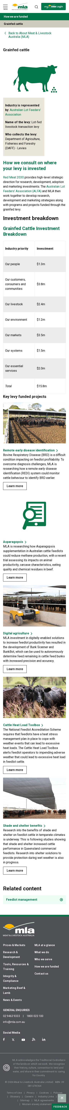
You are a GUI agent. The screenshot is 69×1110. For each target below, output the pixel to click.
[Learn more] (34, 423)
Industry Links (46, 1096)
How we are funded (46, 966)
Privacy (30, 1092)
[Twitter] (13, 1040)
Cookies (44, 1092)
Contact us (41, 973)
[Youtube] (23, 1040)
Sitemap (25, 1100)
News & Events (12, 1000)
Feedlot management (21, 899)
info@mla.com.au (14, 1021)
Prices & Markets (14, 945)
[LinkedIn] (43, 1039)
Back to (29, 35)
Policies (57, 1092)
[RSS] (33, 1039)
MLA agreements (44, 1100)
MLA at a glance (44, 945)
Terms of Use (14, 1092)
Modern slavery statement (37, 1104)
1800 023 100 (35, 1016)
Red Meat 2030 (13, 177)
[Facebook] (4, 1039)
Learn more (15, 486)
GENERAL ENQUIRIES (16, 1010)
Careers (29, 1096)
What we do (41, 952)
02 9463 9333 (11, 1016)
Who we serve (43, 959)
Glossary (15, 1096)
